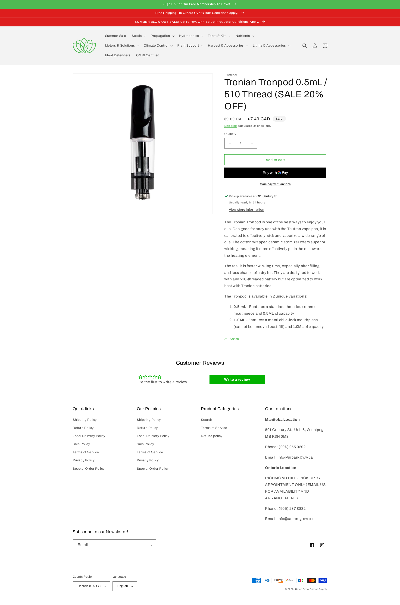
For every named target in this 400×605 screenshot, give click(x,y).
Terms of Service (86, 452)
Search (206, 419)
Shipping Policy (85, 419)
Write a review (237, 379)
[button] (138, 36)
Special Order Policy (89, 468)
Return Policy (83, 428)
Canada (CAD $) (89, 586)
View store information (246, 209)
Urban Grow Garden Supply (311, 589)
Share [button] (234, 339)
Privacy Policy (83, 460)
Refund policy (211, 436)
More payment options (275, 184)
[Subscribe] (151, 544)
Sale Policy (81, 444)
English (122, 586)
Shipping (230, 125)
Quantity (230, 134)
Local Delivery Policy (89, 436)
